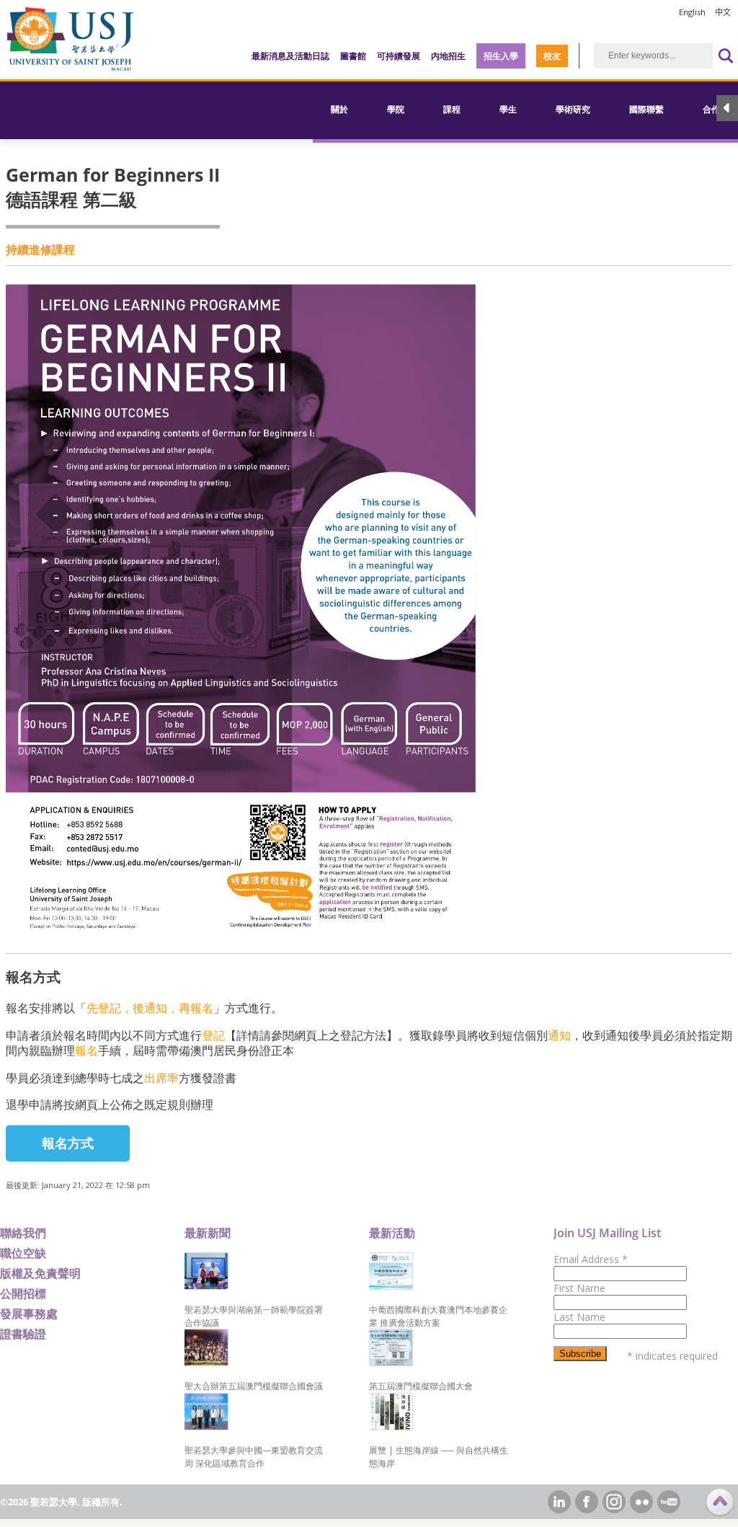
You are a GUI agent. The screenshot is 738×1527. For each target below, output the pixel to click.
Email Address (591, 1259)
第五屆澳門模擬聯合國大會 (421, 1386)
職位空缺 (23, 1253)
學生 (508, 109)
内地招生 (448, 56)
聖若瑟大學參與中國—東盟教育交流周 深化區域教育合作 (253, 1456)
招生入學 (501, 56)
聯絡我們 (23, 1233)
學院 (395, 109)
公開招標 (23, 1293)
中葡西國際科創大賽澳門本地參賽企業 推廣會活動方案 (438, 1316)
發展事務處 (29, 1314)
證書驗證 (23, 1334)
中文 (723, 11)
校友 (552, 56)
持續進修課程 (40, 249)
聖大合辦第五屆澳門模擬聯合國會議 (253, 1386)
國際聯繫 (646, 109)
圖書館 (353, 56)
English (692, 11)
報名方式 (68, 1142)
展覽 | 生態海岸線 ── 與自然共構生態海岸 (438, 1456)
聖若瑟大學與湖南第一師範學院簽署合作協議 (253, 1316)
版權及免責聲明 (40, 1273)
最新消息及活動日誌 (290, 56)
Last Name (579, 1317)
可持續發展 (398, 56)
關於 (339, 109)
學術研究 (573, 109)
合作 (711, 109)
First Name (579, 1288)
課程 (452, 109)
